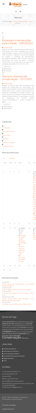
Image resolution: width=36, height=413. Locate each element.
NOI (12, 322)
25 (14, 265)
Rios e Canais (6, 135)
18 (14, 228)
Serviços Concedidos (8, 142)
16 (4, 228)
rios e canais (18, 322)
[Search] (16, 11)
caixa (21, 329)
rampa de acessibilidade (16, 325)
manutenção (6, 322)
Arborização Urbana (8, 131)
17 (9, 228)
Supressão (22, 333)
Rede (3, 325)
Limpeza (6, 331)
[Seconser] (18, 4)
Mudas (3, 329)
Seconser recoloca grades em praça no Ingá (22, 250)
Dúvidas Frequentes (8, 409)
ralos (3, 327)
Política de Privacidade (9, 405)
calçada (17, 324)
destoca (18, 329)
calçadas (19, 327)
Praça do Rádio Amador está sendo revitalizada (16, 289)
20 (29, 228)
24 (10, 265)
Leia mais (6, 66)
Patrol (28, 333)
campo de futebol (24, 331)
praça (31, 329)
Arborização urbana (27, 321)
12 (19, 223)
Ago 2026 (12, 158)
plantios (23, 327)
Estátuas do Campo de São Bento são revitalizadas (22, 239)
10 (10, 223)
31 (9, 270)
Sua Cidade (5, 139)
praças (30, 331)
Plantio (27, 338)
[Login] (20, 11)
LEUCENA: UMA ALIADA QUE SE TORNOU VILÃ (16, 304)
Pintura (18, 331)
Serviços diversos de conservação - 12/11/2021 (17, 78)
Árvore (31, 325)
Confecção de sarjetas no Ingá (22, 259)
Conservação (8, 47)
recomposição (13, 327)
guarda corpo (26, 329)
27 (29, 265)
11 (14, 223)
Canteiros (7, 327)
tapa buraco (22, 323)
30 (4, 270)
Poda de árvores (8, 324)
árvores (29, 324)
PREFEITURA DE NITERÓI (10, 333)
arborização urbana (10, 329)
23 (4, 265)
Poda (23, 338)
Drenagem (8, 325)
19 (22, 244)
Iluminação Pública (8, 146)
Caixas (28, 327)
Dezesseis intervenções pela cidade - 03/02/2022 (17, 42)
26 (19, 265)
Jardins (31, 327)
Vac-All (13, 331)
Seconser (16, 335)
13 (29, 223)
